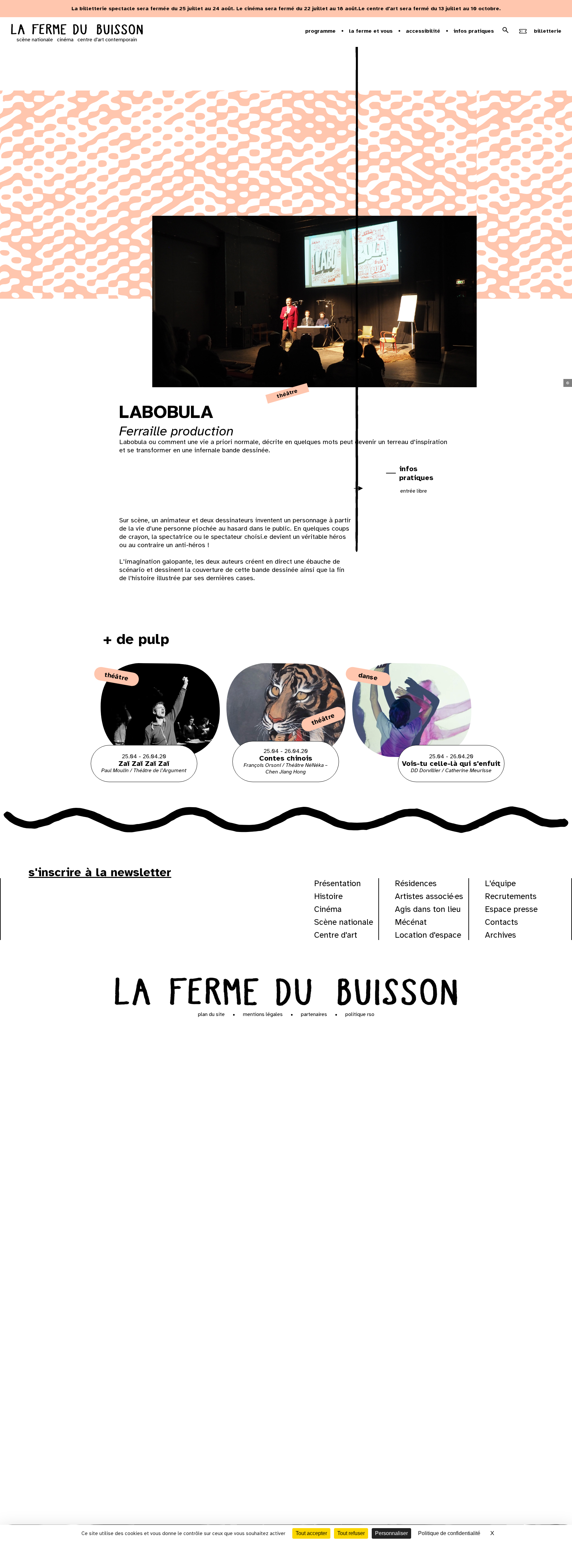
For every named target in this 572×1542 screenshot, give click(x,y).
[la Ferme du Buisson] (286, 990)
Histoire (328, 896)
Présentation (337, 883)
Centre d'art (335, 935)
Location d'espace (428, 935)
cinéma (65, 39)
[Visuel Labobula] (150, 490)
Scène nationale (343, 922)
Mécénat (411, 922)
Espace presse (511, 909)
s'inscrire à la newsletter (99, 872)
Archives (500, 935)
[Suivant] (361, 492)
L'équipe (500, 883)
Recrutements (511, 896)
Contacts (501, 922)
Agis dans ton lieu (428, 909)
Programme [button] (320, 31)
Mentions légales (263, 1014)
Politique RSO (359, 1014)
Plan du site (211, 1014)
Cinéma (328, 909)
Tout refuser (351, 1533)
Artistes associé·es (429, 896)
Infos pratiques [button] (473, 31)
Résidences (416, 883)
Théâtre (287, 393)
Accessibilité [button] (423, 31)
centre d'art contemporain (107, 39)
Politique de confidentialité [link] (449, 1533)
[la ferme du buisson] (77, 30)
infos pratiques (416, 473)
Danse (368, 676)
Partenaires (314, 1014)
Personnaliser (391, 1533)
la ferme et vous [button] (371, 31)
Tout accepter (311, 1533)
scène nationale (35, 39)
